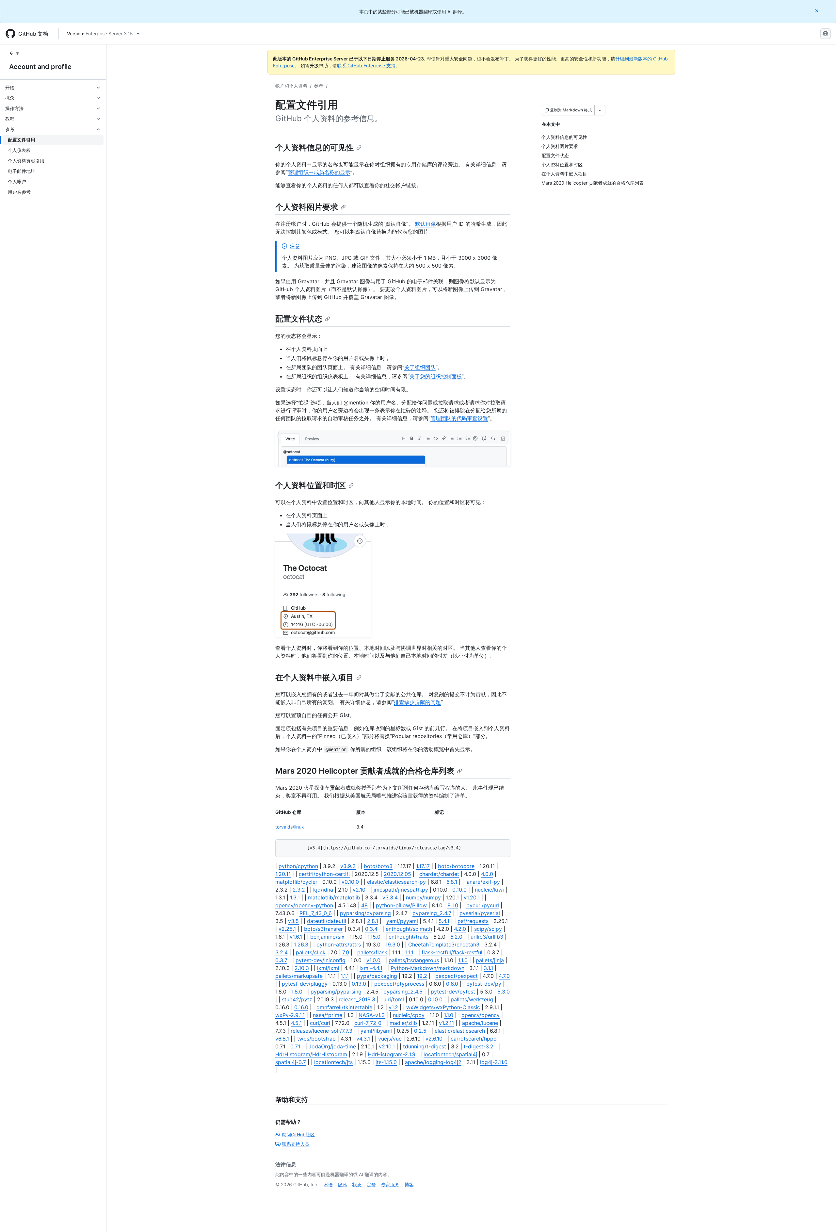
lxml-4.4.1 (371, 968)
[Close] (817, 10)
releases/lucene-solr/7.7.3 (321, 1030)
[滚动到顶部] (821, 1217)
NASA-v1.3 (372, 1015)
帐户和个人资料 (291, 86)
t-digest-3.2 (478, 1046)
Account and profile (40, 67)
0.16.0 (301, 1007)
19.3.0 (392, 944)
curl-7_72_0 (367, 1023)
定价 (371, 1184)
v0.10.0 (350, 882)
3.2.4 (281, 952)
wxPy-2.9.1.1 (290, 1015)
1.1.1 (409, 952)
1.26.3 (301, 944)
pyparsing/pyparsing (365, 913)
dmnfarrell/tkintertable (344, 1007)
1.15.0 (373, 936)
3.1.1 (488, 968)
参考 (318, 86)
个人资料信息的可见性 (314, 147)
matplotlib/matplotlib (334, 897)
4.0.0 (487, 874)
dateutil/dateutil (326, 921)
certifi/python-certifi (324, 874)
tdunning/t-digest (424, 1046)
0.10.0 (459, 889)
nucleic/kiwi (489, 889)
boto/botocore (456, 866)
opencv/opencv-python (304, 905)
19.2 (422, 976)
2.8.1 (372, 921)
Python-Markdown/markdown (427, 968)
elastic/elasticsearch (460, 1030)
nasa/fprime (327, 1015)
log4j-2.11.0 (493, 1062)
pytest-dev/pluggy (305, 983)
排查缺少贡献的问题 (417, 702)
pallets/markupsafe (299, 976)
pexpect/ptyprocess (399, 983)
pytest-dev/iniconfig (321, 960)
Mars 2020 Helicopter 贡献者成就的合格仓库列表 (364, 771)
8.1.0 (452, 905)
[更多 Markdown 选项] (599, 110)
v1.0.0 (373, 960)
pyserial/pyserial (479, 913)
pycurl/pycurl (482, 905)
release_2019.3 (357, 999)
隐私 (342, 1184)
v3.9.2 (348, 866)
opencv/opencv (480, 1015)
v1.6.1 (296, 936)
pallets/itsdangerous (414, 960)
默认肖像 (425, 224)
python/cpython (298, 866)
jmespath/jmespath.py (401, 889)
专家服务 (390, 1184)
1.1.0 (463, 960)
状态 (357, 1184)
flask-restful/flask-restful (452, 952)
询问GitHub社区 (298, 1134)
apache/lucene (480, 1023)
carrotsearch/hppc (473, 1038)
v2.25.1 (287, 929)
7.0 (345, 952)
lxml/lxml (328, 968)
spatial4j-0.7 (290, 1062)
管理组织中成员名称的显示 (319, 172)
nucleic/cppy (409, 1015)
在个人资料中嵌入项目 (314, 677)
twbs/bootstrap (316, 1038)
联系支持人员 (295, 1144)
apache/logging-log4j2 (433, 1062)
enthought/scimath (409, 929)
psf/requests (473, 921)
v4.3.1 (363, 1038)
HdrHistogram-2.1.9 (391, 1054)
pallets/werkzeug (472, 999)
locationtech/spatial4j (450, 1054)
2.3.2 (299, 889)
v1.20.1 (472, 897)
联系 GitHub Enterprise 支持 (366, 65)
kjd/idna (323, 889)
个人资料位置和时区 (310, 485)
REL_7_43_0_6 (315, 913)
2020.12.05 (397, 874)
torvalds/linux (289, 827)
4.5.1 (296, 1023)
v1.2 (393, 1007)
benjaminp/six (327, 936)
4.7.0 (504, 976)
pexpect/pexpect (456, 976)
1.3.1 (295, 897)
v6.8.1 (282, 1038)
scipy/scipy (488, 929)
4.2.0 (460, 929)
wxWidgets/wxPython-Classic (443, 1007)
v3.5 (293, 921)
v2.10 (359, 889)
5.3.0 (503, 991)
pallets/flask (372, 952)
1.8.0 (296, 991)
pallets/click (311, 952)
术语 (328, 1184)
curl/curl (320, 1023)
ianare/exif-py (482, 882)
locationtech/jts (333, 1062)
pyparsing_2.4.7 (431, 913)
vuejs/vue (390, 1038)
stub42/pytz (297, 999)
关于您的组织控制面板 (436, 376)
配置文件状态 (298, 318)
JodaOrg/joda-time (332, 1046)
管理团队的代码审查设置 (459, 418)
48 (364, 905)
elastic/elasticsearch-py (396, 882)
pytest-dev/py (483, 983)
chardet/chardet (439, 874)
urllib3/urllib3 (487, 936)
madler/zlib (403, 1023)
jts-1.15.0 (386, 1062)
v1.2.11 (446, 1023)
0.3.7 (281, 960)
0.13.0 (359, 983)
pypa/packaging (377, 976)
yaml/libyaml (376, 1030)
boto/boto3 (378, 866)
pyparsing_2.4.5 (403, 991)
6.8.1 (451, 882)
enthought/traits (408, 936)
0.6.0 (452, 983)
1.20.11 (283, 874)
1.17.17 (423, 866)
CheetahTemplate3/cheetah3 (443, 944)
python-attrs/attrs (338, 944)
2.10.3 (302, 968)
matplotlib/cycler (296, 882)
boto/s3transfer (323, 929)
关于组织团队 (420, 367)
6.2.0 (456, 936)
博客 (409, 1184)
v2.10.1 (387, 1046)
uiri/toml (393, 999)
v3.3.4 (390, 897)
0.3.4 (371, 929)
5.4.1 (444, 921)
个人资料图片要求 (306, 207)
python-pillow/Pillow (401, 905)
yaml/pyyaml (402, 921)
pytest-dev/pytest (453, 991)
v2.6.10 (434, 1038)
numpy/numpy (423, 897)
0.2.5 (420, 1030)
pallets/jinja (490, 960)
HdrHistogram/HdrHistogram (311, 1054)
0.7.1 (295, 1046)
